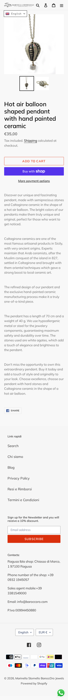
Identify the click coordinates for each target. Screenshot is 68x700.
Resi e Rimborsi (20, 489)
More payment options (34, 181)
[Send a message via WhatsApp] (61, 693)
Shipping (30, 141)
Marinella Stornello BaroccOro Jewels (39, 678)
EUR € (43, 632)
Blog (11, 467)
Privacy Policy (19, 478)
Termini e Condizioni (23, 500)
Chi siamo (15, 456)
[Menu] (62, 5)
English (23, 632)
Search (13, 446)
